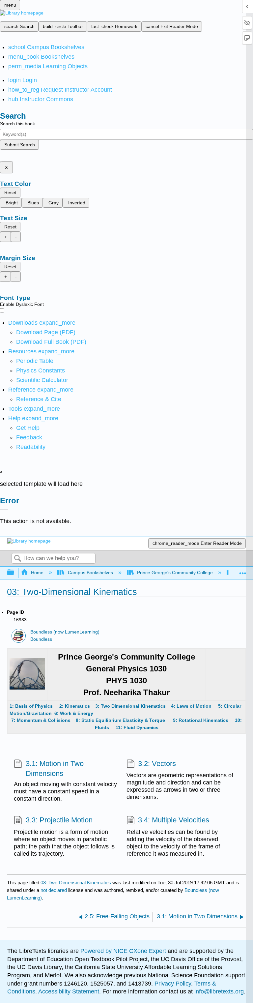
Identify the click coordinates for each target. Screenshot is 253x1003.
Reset (10, 192)
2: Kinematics (74, 706)
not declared (54, 890)
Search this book (17, 123)
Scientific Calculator (42, 380)
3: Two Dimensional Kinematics (131, 706)
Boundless (41, 639)
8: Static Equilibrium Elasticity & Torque (117, 720)
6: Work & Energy (73, 713)
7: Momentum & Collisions (40, 720)
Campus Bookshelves (90, 572)
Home (37, 572)
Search (17, 559)
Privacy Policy (173, 983)
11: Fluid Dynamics (137, 727)
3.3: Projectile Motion (59, 820)
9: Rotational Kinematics (200, 720)
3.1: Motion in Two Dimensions (55, 768)
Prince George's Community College (175, 572)
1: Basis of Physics (32, 706)
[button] (29, 437)
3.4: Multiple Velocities (173, 820)
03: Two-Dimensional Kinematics (76, 882)
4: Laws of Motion (191, 706)
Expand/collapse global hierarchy (14, 573)
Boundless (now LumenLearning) (64, 632)
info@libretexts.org (218, 991)
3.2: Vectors (157, 763)
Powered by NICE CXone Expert (124, 951)
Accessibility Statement (68, 991)
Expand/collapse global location (242, 571)
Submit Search (19, 144)
